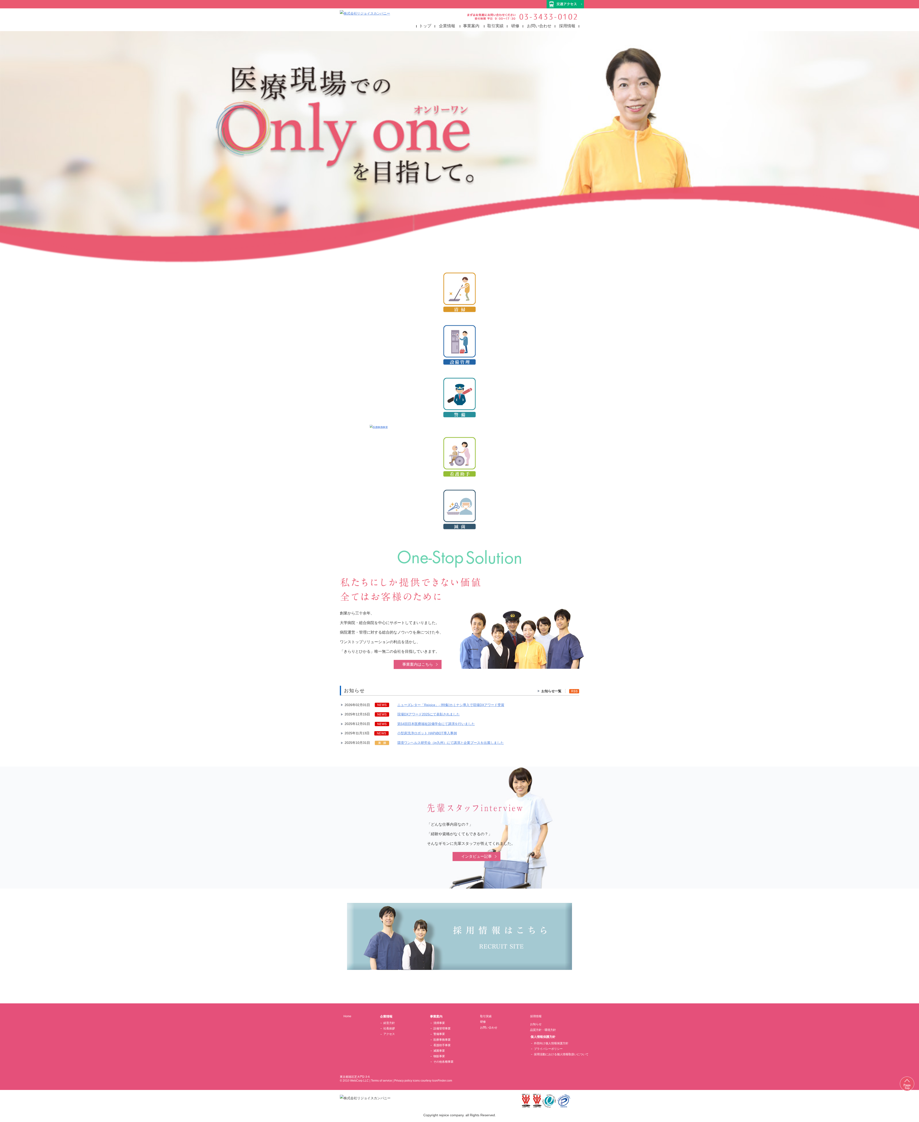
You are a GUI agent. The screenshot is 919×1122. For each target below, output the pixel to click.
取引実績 (495, 26)
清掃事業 (439, 1023)
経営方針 (389, 1023)
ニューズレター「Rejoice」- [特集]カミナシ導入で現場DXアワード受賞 (450, 705)
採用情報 (567, 26)
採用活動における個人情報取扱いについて (561, 1054)
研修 (515, 26)
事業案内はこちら (417, 664)
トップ (425, 26)
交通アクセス (565, 4)
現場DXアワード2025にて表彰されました (428, 714)
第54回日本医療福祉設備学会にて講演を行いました (436, 724)
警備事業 (439, 1034)
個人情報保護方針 (543, 1037)
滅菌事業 (439, 1050)
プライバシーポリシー (548, 1048)
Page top (907, 1084)
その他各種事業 (443, 1061)
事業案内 (471, 26)
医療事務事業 (442, 1039)
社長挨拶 (389, 1028)
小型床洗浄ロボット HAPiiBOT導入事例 (427, 733)
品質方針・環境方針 (543, 1030)
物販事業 (439, 1056)
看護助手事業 (442, 1045)
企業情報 (447, 26)
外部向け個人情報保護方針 (551, 1043)
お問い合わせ (539, 26)
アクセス (389, 1034)
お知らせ (536, 1024)
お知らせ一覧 (551, 691)
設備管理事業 (442, 1028)
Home (347, 1016)
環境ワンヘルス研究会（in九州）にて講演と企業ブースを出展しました (450, 743)
